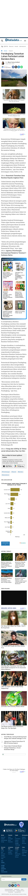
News (23, 849)
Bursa (9, 840)
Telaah (16, 850)
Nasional (11, 46)
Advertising (16, 889)
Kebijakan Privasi (20, 890)
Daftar (24, 879)
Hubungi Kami (18, 892)
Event (2, 870)
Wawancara (17, 853)
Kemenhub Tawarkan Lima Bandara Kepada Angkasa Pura (13, 176)
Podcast (24, 855)
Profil (23, 840)
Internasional (22, 46)
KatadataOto (4, 871)
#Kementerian (5, 475)
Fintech (16, 840)
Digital (16, 835)
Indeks (2, 862)
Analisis (10, 852)
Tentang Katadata (9, 889)
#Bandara (20, 471)
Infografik (10, 850)
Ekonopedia (25, 835)
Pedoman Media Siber (10, 890)
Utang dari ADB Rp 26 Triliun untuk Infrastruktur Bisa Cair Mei (13, 450)
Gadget (17, 843)
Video (23, 847)
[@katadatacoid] (18, 885)
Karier (22, 889)
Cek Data (10, 853)
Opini (16, 852)
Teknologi (17, 845)
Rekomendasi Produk (7, 259)
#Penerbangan (6, 471)
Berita (5, 50)
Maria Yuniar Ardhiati (14, 62)
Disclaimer (10, 892)
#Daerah (14, 471)
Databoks (3, 868)
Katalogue (24, 852)
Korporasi (10, 841)
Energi (2, 841)
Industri (16, 46)
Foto (23, 853)
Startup (16, 841)
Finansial (10, 835)
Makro (9, 837)
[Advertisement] (14, 803)
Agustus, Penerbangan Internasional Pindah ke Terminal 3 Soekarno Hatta (13, 253)
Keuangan (10, 838)
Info (2, 860)
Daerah (11, 50)
